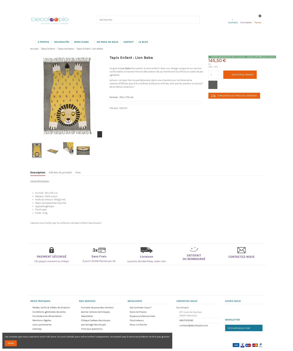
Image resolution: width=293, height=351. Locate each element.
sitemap (37, 328)
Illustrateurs (137, 320)
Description (37, 172)
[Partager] (113, 113)
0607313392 (186, 320)
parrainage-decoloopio (93, 324)
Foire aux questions (91, 328)
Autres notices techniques (95, 311)
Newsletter (87, 316)
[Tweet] (122, 113)
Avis (78, 172)
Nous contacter (138, 324)
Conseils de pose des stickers (97, 307)
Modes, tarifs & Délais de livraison (51, 307)
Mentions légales (41, 320)
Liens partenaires (42, 324)
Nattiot (123, 108)
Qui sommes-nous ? (141, 307)
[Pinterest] (131, 113)
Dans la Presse (138, 311)
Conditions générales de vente (48, 311)
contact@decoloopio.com (193, 325)
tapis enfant (81, 223)
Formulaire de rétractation (47, 316)
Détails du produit (60, 172)
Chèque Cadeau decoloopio (95, 320)
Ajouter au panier (242, 74)
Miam (11, 343)
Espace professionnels (142, 316)
